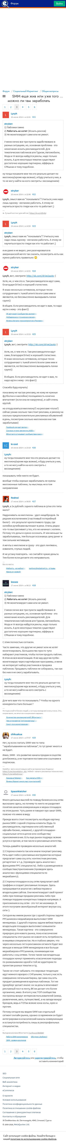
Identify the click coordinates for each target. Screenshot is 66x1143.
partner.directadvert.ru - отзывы (42, 568)
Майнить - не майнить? (16, 568)
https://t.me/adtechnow (12, 774)
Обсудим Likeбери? (39, 1036)
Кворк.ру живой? (13, 571)
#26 (34, 447)
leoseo (14, 581)
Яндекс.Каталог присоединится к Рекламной (25, 320)
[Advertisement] (33, 16)
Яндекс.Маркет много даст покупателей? (23, 781)
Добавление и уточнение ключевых (21, 317)
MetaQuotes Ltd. (22, 1124)
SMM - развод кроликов (16, 1040)
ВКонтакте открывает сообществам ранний (25, 434)
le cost (14, 444)
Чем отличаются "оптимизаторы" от (21, 720)
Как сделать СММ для (35, 778)
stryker (15, 190)
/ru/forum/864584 (36, 1033)
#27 (34, 501)
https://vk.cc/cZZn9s (37, 213)
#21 (34, 117)
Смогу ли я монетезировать (18, 724)
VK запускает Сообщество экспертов (21, 314)
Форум (6, 91)
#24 (34, 270)
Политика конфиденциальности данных (22, 1104)
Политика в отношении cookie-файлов (22, 1108)
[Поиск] (50, 4)
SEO (4, 1073)
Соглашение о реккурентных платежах (22, 1112)
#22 (34, 194)
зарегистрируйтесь (45, 1057)
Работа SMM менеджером (17, 1036)
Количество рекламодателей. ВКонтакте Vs (24, 717)
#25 (34, 334)
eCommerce (8, 1090)
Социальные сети (11, 1077)
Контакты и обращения (14, 1116)
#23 (34, 226)
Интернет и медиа (11, 1086)
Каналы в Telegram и (14, 778)
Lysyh (14, 113)
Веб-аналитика (10, 1081)
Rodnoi (15, 497)
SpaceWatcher (19, 791)
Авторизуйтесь (22, 1057)
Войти (59, 3)
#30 (34, 795)
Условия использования (14, 1099)
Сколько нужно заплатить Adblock (21, 430)
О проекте (8, 1095)
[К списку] (9, 97)
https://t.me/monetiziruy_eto (15, 771)
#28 (34, 585)
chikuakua (16, 734)
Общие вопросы (50, 91)
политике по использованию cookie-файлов (33, 1138)
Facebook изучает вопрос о (17, 427)
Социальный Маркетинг (25, 91)
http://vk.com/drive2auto (40, 275)
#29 (34, 737)
